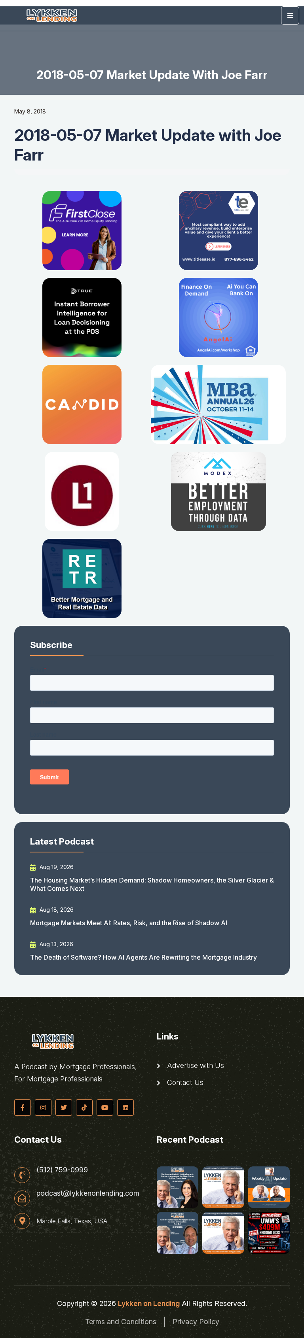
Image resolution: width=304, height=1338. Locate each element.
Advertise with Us (194, 1065)
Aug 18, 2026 (56, 909)
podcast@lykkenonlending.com (87, 1193)
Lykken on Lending (149, 1303)
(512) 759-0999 (62, 1170)
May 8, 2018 (30, 111)
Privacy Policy (196, 1321)
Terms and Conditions (120, 1321)
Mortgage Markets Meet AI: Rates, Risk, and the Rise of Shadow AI (128, 923)
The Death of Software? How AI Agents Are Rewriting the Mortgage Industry (143, 957)
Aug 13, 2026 (55, 944)
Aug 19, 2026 (56, 867)
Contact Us (184, 1082)
